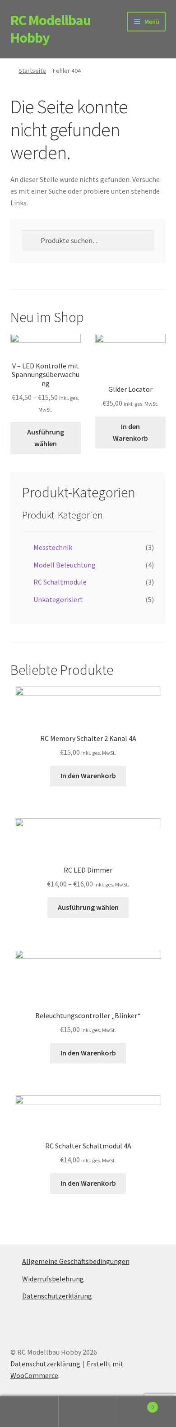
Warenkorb (135, 1403)
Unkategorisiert (58, 599)
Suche (88, 1411)
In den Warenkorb (130, 432)
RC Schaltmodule (60, 581)
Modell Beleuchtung (64, 564)
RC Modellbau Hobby (50, 29)
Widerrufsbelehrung (53, 1278)
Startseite (32, 70)
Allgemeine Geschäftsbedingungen (76, 1261)
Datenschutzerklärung (57, 1295)
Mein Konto (29, 1411)
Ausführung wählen (45, 437)
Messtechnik (52, 547)
